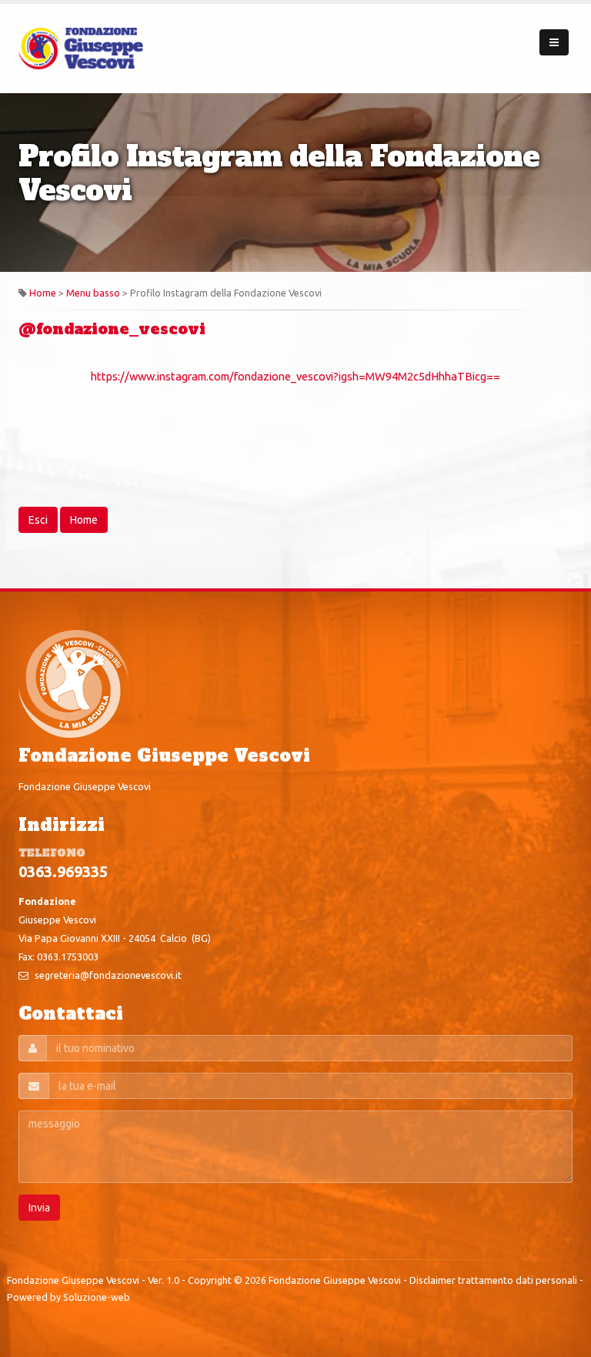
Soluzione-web (96, 1297)
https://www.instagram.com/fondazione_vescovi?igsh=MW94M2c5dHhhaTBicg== (295, 376)
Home (42, 292)
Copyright (210, 1280)
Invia (39, 1207)
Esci (38, 520)
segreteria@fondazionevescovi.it (108, 975)
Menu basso (93, 292)
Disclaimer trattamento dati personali (493, 1280)
